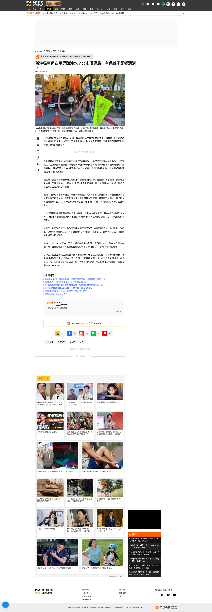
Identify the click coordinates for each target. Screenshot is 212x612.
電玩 (98, 9)
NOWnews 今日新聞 (42, 51)
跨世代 (64, 13)
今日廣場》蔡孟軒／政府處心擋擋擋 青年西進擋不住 (79, 500)
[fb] (143, 4)
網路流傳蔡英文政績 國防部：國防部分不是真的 (49, 500)
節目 (115, 9)
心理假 (94, 13)
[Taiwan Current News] (163, 4)
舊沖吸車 (61, 342)
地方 (122, 9)
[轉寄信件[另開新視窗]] (37, 151)
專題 (56, 9)
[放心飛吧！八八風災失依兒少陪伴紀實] (53, 3)
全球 (77, 9)
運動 (70, 9)
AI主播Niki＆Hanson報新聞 (113, 13)
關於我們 (122, 593)
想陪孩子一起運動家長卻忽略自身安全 (97, 568)
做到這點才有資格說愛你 (47, 432)
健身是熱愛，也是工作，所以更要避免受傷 (54, 568)
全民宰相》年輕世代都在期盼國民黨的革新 (79, 403)
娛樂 (63, 9)
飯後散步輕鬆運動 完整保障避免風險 (109, 500)
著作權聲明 (86, 599)
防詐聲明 (85, 589)
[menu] (28, 9)
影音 (108, 9)
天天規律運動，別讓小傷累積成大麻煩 (97, 471)
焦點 (34, 9)
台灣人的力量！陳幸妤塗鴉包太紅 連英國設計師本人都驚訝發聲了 (79, 530)
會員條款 (122, 589)
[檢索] (178, 4)
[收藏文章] (37, 170)
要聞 (49, 8)
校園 (129, 9)
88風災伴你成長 (50, 13)
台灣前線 (83, 13)
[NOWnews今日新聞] (34, 3)
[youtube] (158, 4)
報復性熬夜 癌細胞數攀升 (107, 402)
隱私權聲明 (86, 596)
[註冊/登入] (184, 4)
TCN (74, 13)
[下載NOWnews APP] (173, 4)
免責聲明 (85, 593)
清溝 (81, 342)
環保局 (72, 342)
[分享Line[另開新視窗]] (37, 144)
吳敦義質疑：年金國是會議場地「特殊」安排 (55, 471)
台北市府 (49, 342)
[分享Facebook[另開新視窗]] (37, 138)
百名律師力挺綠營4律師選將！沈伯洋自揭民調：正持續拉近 (80, 433)
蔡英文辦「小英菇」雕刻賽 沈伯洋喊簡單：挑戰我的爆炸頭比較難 (109, 433)
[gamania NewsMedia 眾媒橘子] (166, 607)
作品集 (116, 311)
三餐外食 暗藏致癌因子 (46, 529)
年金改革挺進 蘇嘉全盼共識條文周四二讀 (109, 530)
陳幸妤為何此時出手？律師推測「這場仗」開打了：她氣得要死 (49, 403)
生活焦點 (61, 51)
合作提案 (122, 596)
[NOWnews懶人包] (168, 4)
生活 (91, 9)
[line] (153, 4)
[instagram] (148, 4)
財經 (84, 9)
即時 (41, 9)
